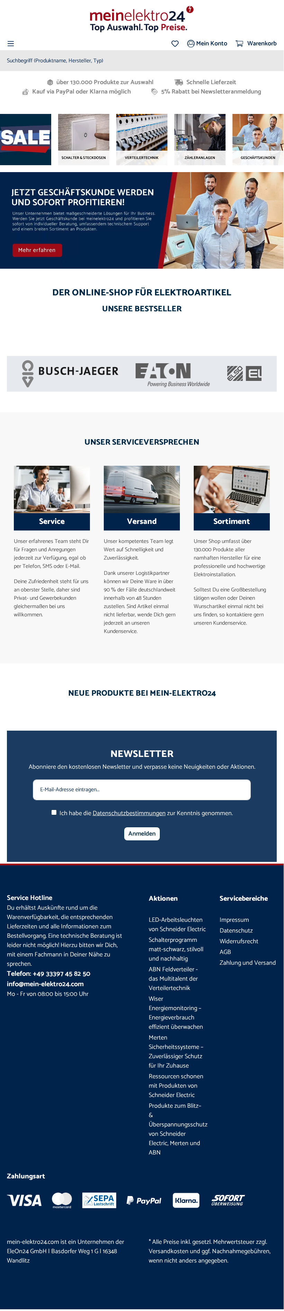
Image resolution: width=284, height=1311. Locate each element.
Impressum (234, 920)
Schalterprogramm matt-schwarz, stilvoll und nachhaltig (176, 949)
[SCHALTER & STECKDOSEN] (83, 139)
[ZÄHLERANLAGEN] (200, 139)
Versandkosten (169, 1251)
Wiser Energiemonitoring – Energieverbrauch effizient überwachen (176, 1013)
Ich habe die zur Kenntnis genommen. (146, 813)
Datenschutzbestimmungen (129, 813)
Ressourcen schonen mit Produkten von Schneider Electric (176, 1085)
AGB (225, 952)
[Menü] (11, 43)
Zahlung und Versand (248, 963)
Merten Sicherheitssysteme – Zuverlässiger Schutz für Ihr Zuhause (176, 1052)
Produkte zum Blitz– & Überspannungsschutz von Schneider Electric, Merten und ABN (178, 1129)
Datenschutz (236, 931)
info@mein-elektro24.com (45, 984)
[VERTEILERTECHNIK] (141, 139)
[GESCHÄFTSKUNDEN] (258, 139)
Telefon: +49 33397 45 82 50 (48, 974)
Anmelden (142, 834)
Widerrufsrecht (239, 941)
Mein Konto (211, 43)
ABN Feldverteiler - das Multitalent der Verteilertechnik (173, 978)
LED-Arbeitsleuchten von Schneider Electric (177, 925)
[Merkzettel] (175, 43)
